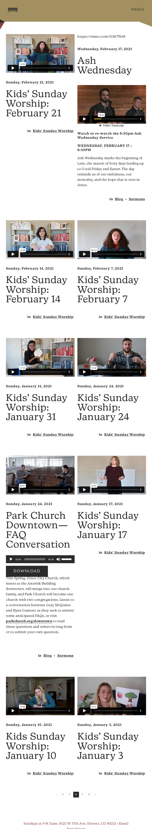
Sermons (137, 199)
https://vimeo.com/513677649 (101, 36)
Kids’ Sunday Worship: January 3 (108, 746)
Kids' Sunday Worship (53, 131)
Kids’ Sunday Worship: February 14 (36, 290)
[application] (40, 559)
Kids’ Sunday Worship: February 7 (108, 290)
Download (26, 571)
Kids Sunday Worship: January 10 (35, 746)
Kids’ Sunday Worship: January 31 (36, 408)
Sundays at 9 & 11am (40, 823)
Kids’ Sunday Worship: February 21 (36, 104)
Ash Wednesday (104, 66)
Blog (119, 199)
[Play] (11, 559)
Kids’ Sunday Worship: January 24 (108, 408)
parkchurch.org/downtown (29, 621)
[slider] (67, 558)
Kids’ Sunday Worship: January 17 (108, 526)
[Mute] (58, 559)
